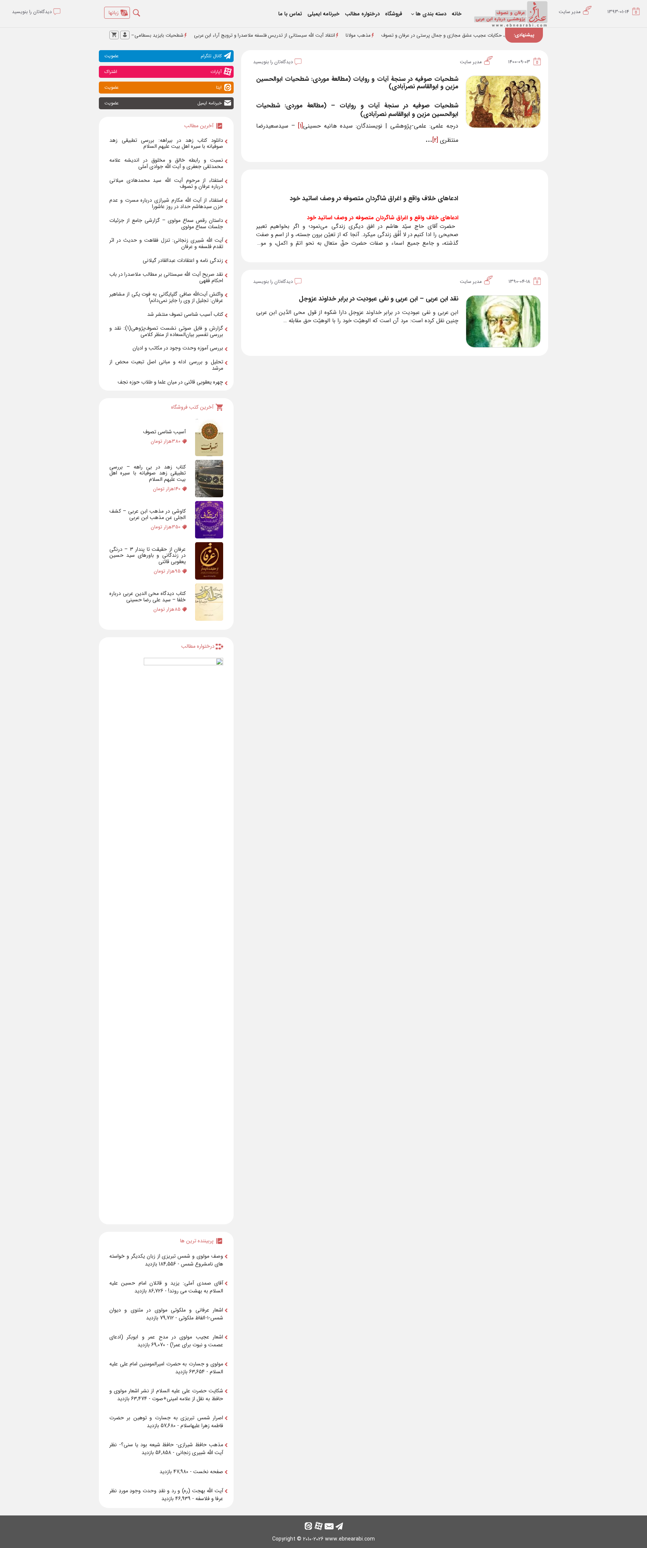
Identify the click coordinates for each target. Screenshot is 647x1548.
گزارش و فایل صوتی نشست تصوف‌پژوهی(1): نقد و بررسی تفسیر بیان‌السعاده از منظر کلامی (166, 331)
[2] (435, 140)
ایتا (163, 87)
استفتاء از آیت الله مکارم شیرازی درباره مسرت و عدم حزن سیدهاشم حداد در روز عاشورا (166, 203)
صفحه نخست (208, 1472)
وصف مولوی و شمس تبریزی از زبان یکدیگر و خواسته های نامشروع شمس (166, 1260)
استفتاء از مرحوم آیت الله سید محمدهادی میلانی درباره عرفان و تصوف (166, 183)
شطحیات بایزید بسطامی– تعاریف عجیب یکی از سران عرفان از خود (159, 35)
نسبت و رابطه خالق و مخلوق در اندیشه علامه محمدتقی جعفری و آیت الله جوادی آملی (166, 163)
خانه (457, 14)
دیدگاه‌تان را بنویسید (273, 62)
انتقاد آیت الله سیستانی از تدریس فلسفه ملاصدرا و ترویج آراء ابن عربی (307, 35)
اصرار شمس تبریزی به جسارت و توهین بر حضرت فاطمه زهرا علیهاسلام (166, 1422)
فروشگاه (393, 14)
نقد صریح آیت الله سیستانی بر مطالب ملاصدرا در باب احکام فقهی (166, 277)
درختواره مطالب (362, 14)
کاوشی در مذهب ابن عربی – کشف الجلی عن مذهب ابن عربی (147, 514)
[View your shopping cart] (114, 35)
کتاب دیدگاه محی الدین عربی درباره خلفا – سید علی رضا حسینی (147, 596)
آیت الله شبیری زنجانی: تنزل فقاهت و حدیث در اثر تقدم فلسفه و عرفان (166, 243)
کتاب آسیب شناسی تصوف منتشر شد (185, 314)
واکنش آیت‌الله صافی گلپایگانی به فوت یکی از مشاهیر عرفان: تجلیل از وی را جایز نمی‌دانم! (166, 297)
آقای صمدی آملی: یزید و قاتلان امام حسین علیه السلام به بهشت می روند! (166, 1287)
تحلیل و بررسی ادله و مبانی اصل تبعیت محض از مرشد (166, 365)
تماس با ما (290, 14)
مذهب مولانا (401, 35)
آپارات (163, 71)
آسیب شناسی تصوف (164, 432)
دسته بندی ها (431, 14)
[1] (300, 126)
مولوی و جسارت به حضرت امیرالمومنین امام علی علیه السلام (166, 1368)
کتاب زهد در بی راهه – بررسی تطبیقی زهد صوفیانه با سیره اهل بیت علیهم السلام (147, 473)
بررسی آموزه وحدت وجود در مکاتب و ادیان (178, 348)
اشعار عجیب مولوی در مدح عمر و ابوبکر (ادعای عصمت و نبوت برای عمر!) (166, 1341)
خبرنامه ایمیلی (323, 14)
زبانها (114, 13)
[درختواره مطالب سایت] (183, 938)
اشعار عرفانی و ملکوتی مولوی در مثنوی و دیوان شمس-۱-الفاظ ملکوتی (166, 1314)
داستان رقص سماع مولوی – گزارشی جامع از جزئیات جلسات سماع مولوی (166, 223)
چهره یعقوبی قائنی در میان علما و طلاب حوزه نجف (170, 382)
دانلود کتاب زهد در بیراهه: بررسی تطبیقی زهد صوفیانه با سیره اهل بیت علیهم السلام (166, 143)
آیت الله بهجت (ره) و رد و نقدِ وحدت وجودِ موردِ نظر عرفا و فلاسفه (166, 1495)
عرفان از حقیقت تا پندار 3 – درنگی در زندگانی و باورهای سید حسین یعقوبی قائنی (147, 555)
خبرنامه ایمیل (163, 103)
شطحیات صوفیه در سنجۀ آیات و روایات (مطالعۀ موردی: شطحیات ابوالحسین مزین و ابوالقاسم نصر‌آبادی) (357, 83)
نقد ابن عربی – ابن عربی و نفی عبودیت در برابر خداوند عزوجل (378, 299)
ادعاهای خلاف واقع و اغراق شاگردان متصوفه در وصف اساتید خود (374, 198)
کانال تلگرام (163, 55)
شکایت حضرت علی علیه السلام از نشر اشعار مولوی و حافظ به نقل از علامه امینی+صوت (166, 1395)
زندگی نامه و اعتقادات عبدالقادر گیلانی (183, 260)
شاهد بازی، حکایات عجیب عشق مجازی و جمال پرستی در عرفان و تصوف (496, 35)
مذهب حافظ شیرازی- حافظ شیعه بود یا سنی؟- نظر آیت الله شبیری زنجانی (166, 1449)
